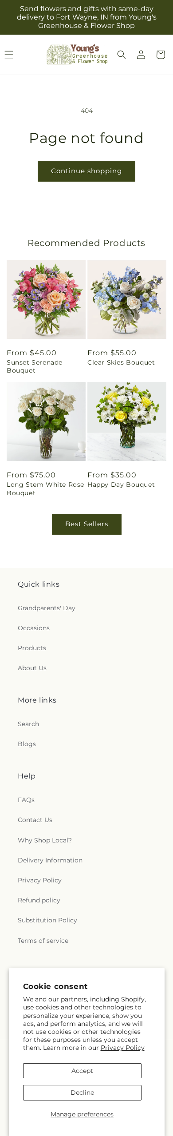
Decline (82, 1092)
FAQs (26, 800)
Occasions (34, 628)
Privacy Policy (123, 1048)
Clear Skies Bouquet (121, 362)
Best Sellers (86, 524)
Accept (82, 1071)
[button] (121, 54)
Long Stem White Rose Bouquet (45, 489)
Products (32, 648)
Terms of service (43, 941)
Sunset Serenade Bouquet (35, 366)
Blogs (27, 744)
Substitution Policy (47, 920)
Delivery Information (50, 860)
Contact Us (35, 820)
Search (28, 724)
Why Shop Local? (45, 840)
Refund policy (39, 900)
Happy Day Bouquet (121, 485)
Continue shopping (86, 171)
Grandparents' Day (46, 608)
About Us (32, 668)
